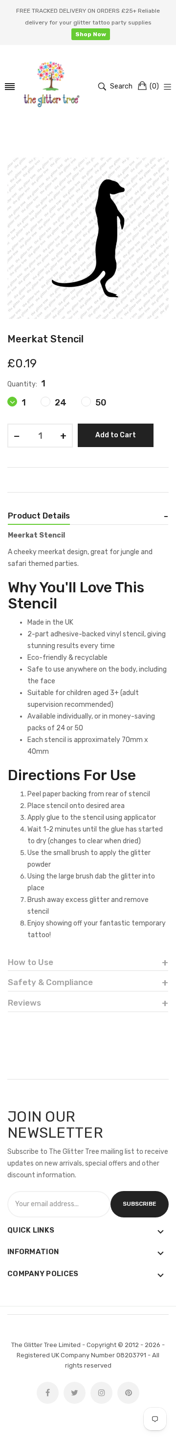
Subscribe (139, 1203)
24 (59, 402)
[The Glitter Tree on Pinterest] (128, 1393)
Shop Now (90, 34)
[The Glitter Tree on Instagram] (101, 1393)
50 (100, 402)
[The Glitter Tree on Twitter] (75, 1393)
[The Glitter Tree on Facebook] (48, 1393)
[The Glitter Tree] (51, 86)
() (154, 86)
